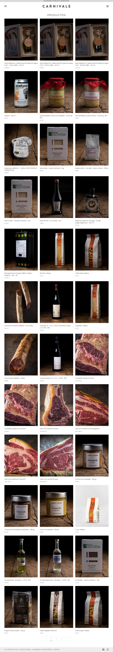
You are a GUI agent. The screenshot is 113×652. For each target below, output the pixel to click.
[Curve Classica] (92, 506)
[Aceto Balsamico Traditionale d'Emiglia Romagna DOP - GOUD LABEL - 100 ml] (21, 39)
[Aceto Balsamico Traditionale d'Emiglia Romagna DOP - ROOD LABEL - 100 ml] (56, 39)
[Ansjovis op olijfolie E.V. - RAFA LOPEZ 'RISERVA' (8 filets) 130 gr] (21, 144)
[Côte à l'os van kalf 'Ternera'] (56, 455)
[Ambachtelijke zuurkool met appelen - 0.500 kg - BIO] (56, 92)
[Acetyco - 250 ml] (21, 92)
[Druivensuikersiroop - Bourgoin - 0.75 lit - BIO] (56, 556)
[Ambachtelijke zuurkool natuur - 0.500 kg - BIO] (92, 92)
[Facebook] (103, 650)
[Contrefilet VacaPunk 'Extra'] (92, 354)
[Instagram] (108, 650)
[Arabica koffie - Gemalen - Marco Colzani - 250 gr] (92, 144)
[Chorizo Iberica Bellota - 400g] (21, 354)
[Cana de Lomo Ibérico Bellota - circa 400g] (21, 302)
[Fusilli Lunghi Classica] (92, 607)
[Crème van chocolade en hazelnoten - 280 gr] (21, 506)
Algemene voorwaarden (42, 649)
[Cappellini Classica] (92, 302)
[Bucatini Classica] (56, 249)
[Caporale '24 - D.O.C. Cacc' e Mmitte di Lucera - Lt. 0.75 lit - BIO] (56, 302)
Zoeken (56, 649)
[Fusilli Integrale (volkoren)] (56, 607)
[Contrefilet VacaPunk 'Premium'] (21, 405)
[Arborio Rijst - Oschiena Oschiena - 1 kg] (21, 197)
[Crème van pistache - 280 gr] (56, 506)
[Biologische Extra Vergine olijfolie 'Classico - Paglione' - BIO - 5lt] (21, 249)
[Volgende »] (69, 638)
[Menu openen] (7, 6)
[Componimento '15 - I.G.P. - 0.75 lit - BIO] (56, 354)
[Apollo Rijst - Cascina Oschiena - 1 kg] (56, 144)
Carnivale (10, 649)
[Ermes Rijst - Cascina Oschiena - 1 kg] (92, 556)
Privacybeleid (25, 649)
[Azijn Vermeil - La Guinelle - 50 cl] (56, 197)
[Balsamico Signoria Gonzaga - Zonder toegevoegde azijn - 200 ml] (92, 197)
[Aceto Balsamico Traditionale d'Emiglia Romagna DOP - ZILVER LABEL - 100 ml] (92, 39)
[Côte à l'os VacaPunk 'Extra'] (56, 405)
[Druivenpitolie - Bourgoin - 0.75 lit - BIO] (21, 556)
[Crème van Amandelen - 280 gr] (92, 455)
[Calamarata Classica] (92, 249)
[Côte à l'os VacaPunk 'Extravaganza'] (92, 405)
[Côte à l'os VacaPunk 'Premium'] (21, 455)
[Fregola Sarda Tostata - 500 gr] (21, 607)
